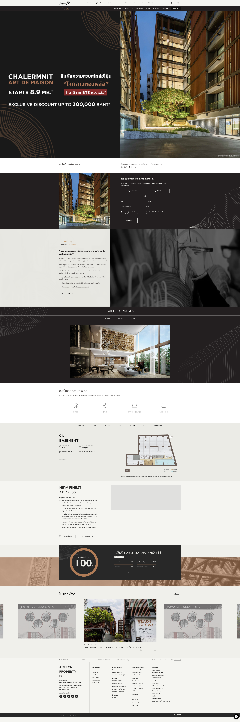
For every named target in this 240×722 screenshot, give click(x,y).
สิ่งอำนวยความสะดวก (137, 9)
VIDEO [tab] (133, 318)
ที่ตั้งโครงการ (156, 9)
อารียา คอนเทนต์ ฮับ (157, 688)
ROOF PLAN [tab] (158, 425)
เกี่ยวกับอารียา (156, 670)
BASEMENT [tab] (81, 425)
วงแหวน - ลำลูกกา (117, 681)
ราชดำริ (114, 698)
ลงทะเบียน (175, 9)
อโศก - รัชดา (135, 705)
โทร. (177, 715)
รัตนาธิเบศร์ (135, 681)
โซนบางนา (115, 670)
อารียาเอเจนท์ (177, 660)
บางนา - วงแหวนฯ (117, 672)
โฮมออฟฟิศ (95, 678)
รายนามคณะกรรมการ (158, 675)
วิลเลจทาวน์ (95, 672)
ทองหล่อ (134, 697)
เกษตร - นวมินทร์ (137, 672)
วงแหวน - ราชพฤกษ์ (137, 688)
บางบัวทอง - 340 (136, 686)
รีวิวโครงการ (165, 9)
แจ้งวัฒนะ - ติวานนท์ (137, 691)
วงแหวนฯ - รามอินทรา (118, 692)
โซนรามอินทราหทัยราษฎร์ (119, 687)
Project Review (95, 645)
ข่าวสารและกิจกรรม (157, 678)
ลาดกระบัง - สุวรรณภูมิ (118, 675)
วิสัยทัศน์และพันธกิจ (157, 673)
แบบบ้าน (148, 9)
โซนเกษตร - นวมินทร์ (138, 668)
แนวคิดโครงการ (118, 9)
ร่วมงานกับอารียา (156, 699)
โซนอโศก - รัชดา (136, 703)
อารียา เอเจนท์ (156, 694)
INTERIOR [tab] (108, 318)
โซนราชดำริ (115, 695)
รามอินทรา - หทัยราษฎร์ (118, 689)
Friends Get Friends (158, 686)
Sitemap (82, 715)
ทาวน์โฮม (94, 675)
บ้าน (93, 670)
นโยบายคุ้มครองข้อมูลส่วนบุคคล (134, 214)
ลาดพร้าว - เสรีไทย (137, 670)
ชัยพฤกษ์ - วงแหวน (137, 683)
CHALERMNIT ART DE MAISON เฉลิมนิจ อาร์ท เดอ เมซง (112, 647)
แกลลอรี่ (127, 9)
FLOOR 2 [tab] (107, 425)
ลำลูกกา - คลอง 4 (117, 683)
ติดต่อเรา (154, 696)
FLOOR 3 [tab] (120, 425)
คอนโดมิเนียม (96, 680)
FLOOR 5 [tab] (144, 425)
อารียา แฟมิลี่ (155, 683)
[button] (178, 3)
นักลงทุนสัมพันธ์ (156, 691)
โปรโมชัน (154, 681)
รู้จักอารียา (155, 668)
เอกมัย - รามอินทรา (137, 675)
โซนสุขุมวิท (135, 694)
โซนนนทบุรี (135, 678)
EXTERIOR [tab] (121, 318)
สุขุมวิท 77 (135, 699)
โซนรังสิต (114, 678)
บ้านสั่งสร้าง (95, 683)
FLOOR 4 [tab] (132, 425)
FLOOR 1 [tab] (95, 425)
